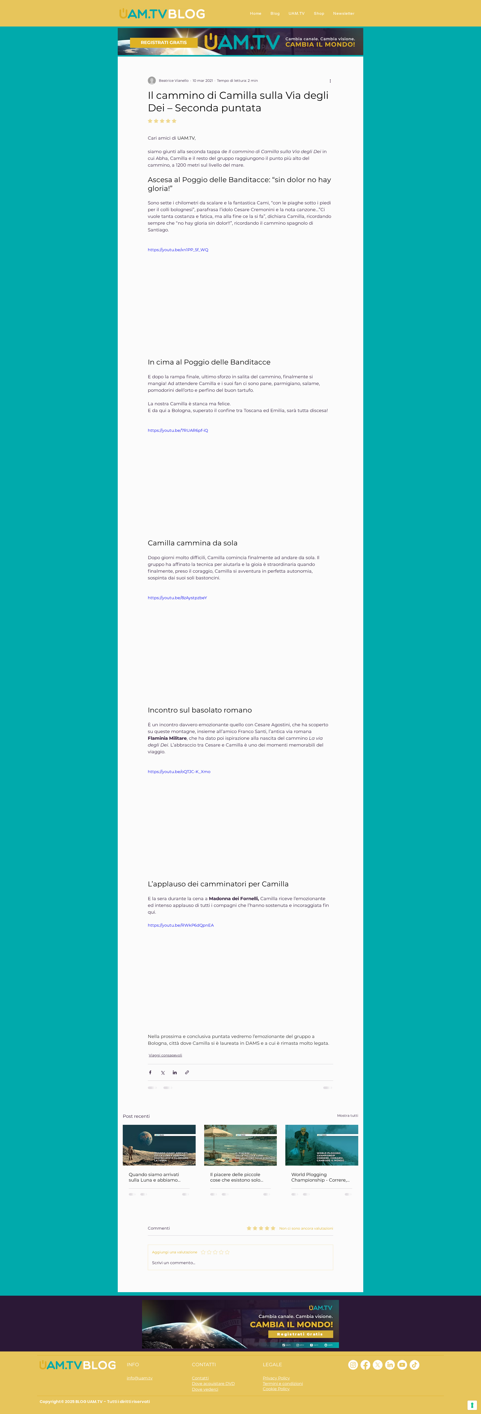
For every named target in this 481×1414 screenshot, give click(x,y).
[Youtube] (402, 1358)
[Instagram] (353, 1358)
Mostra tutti (347, 1115)
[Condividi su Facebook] (150, 1072)
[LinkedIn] (390, 1358)
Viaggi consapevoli (165, 1055)
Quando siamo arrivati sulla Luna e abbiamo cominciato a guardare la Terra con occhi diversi (157, 1177)
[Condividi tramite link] (187, 1072)
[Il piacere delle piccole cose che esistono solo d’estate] (240, 1145)
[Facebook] (365, 1358)
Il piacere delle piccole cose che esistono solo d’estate (235, 1177)
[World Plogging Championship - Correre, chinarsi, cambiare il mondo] (321, 1145)
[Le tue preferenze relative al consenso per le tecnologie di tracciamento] (472, 1405)
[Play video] (240, 299)
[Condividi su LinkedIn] (174, 1072)
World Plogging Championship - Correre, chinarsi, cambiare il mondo (319, 1177)
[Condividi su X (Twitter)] (162, 1072)
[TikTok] (414, 1358)
